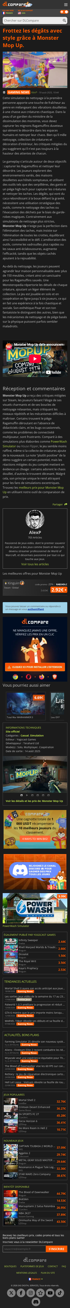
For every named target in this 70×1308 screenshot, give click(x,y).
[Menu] (65, 5)
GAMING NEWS (18, 92)
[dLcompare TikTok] (58, 1293)
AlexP (34, 92)
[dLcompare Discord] (35, 1302)
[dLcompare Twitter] (10, 1293)
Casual (25, 735)
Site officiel (13, 731)
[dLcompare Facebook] (20, 1293)
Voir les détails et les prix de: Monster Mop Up (34, 801)
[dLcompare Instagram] (29, 1293)
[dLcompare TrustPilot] (39, 1293)
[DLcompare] (35, 1259)
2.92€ (58, 590)
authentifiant (36, 609)
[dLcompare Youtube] (49, 1293)
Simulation (37, 735)
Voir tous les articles (35, 564)
